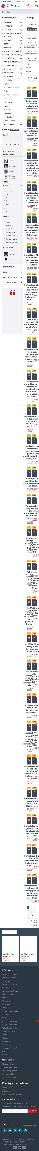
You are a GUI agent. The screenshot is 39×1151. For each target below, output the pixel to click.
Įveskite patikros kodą (7, 1120)
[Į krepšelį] (3, 960)
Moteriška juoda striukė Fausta (29, 829)
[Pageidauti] (29, 95)
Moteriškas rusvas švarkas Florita (29, 802)
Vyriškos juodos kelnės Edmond (34, 648)
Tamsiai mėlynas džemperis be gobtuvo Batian (29, 618)
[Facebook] (5, 1130)
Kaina (5, 135)
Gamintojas (8, 248)
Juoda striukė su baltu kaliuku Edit (34, 739)
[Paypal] (24, 1147)
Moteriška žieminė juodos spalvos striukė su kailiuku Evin (29, 292)
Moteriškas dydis (10, 277)
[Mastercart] (19, 1147)
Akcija (9, 12)
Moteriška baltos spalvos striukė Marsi (29, 260)
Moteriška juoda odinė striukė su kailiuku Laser (29, 772)
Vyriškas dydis (9, 282)
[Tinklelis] (28, 78)
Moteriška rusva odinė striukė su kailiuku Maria (29, 355)
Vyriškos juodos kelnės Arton (29, 648)
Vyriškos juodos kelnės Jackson (29, 709)
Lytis (5, 272)
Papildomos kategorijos (8, 153)
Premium (34, 538)
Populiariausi (9, 932)
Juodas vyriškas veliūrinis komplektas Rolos (29, 741)
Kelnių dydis (8, 267)
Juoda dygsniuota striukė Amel (29, 132)
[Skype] (20, 1130)
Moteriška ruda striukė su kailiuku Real (29, 861)
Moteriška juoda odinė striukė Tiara (29, 166)
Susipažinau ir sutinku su (21, 1125)
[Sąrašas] (31, 78)
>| (32, 915)
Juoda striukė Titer (34, 801)
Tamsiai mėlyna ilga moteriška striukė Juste (29, 512)
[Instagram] (15, 1130)
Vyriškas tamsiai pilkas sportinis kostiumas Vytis (10, 954)
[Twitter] (10, 1130)
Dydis (5, 185)
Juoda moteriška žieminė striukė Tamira (29, 387)
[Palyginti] (9, 960)
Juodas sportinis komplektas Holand (29, 482)
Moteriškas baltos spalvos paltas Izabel (29, 104)
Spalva (6, 216)
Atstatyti (15, 130)
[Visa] (15, 1147)
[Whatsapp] (25, 1130)
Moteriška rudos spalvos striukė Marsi (29, 421)
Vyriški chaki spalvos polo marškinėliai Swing (29, 452)
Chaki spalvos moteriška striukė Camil (29, 325)
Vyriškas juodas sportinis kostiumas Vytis (28, 954)
